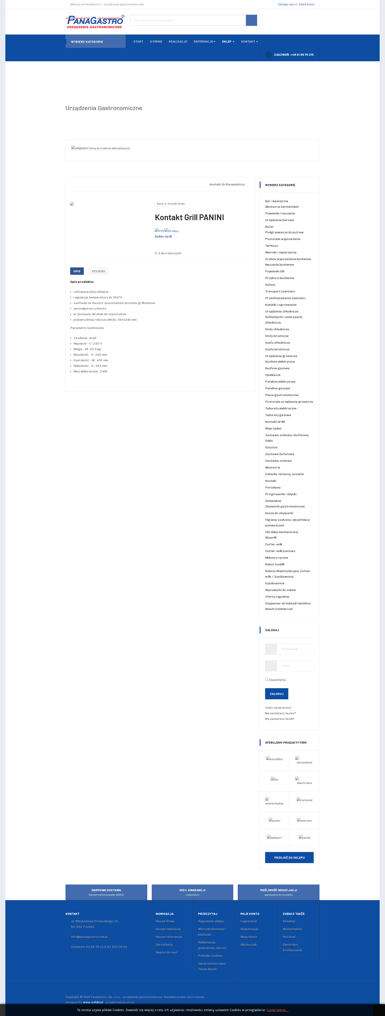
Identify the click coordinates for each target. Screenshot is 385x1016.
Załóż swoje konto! (278, 707)
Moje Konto (248, 937)
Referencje (203, 41)
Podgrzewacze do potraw (284, 232)
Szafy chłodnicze (277, 343)
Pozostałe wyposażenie (282, 239)
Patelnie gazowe (277, 388)
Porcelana (273, 487)
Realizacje (178, 41)
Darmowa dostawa (106, 892)
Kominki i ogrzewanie (281, 305)
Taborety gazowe (278, 415)
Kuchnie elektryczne (280, 361)
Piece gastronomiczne (282, 395)
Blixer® (270, 538)
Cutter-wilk (273, 544)
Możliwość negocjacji (278, 892)
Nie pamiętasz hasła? (280, 718)
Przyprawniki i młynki (281, 494)
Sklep (227, 41)
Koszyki (270, 481)
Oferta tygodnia (277, 597)
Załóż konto (307, 4)
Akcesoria (272, 467)
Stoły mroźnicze (277, 336)
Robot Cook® (275, 564)
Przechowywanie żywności (285, 298)
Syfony (270, 285)
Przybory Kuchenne (279, 278)
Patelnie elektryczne (280, 382)
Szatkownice (274, 583)
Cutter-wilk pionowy (280, 551)
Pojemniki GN (274, 271)
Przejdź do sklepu (289, 857)
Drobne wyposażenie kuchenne (288, 259)
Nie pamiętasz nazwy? (280, 713)
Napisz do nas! (166, 952)
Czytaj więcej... (278, 1010)
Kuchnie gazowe (277, 368)
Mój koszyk (248, 944)
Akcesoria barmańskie (282, 207)
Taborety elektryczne (281, 408)
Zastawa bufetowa (279, 454)
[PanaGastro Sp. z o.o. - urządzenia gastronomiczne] (96, 22)
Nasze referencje (169, 937)
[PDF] (160, 231)
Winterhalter (292, 929)
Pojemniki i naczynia (280, 213)
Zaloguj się (285, 4)
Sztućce (271, 447)
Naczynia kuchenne (279, 265)
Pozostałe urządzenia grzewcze (289, 402)
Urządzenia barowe (279, 220)
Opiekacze (273, 375)
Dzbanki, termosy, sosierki (284, 474)
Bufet (269, 227)
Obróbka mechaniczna (281, 532)
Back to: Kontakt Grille (171, 203)
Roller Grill (163, 236)
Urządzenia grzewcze (281, 356)
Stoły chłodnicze (277, 329)
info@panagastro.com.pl (89, 937)
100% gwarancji (192, 892)
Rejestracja (249, 929)
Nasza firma (165, 921)
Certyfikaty (164, 944)
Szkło (269, 441)
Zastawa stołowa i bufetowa (287, 435)
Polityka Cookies (210, 956)
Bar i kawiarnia (276, 201)
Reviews (98, 271)
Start (138, 41)
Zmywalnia (273, 501)
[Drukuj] (171, 231)
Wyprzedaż (273, 428)
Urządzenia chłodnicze (281, 311)
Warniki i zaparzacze (281, 252)
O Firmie (156, 41)
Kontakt (248, 41)
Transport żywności (280, 291)
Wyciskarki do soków (280, 590)
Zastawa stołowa (278, 461)
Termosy (271, 246)
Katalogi (289, 921)
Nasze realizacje (168, 929)
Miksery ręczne (276, 558)
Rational (289, 937)
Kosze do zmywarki (279, 513)
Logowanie (248, 921)
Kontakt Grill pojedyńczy (227, 184)
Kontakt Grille (275, 422)
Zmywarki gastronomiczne (285, 506)
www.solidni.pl (93, 1002)
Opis (77, 271)
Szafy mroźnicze (277, 349)
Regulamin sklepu (211, 921)
